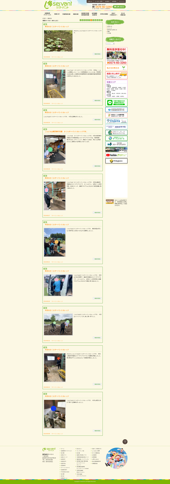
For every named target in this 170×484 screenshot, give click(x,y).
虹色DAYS (63, 461)
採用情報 (114, 1)
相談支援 (75, 14)
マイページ (121, 1)
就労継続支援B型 (94, 14)
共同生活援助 (104, 14)
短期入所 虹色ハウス (82, 455)
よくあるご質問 (98, 1)
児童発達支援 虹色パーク (83, 457)
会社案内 (107, 1)
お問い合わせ (120, 6)
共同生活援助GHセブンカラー (81, 471)
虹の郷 (62, 474)
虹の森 (78, 453)
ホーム (62, 448)
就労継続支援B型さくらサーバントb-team (83, 467)
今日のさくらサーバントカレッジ (57, 224)
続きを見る (97, 54)
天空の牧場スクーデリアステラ (81, 475)
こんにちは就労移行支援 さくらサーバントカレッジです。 (66, 131)
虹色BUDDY (64, 469)
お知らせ (90, 1)
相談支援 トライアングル (83, 459)
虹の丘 (62, 476)
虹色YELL (63, 463)
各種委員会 (95, 463)
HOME (44, 18)
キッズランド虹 (80, 450)
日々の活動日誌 (123, 14)
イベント (109, 28)
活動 (108, 31)
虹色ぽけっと (64, 478)
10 (95, 20)
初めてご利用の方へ (113, 14)
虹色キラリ (63, 455)
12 (99, 20)
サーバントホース (65, 467)
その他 (109, 33)
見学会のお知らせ (112, 29)
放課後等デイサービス (47, 14)
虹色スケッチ (64, 457)
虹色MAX (63, 465)
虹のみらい (79, 448)
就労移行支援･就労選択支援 (85, 14)
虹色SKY (63, 459)
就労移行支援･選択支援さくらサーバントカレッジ (82, 463)
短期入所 (56, 14)
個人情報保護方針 (96, 461)
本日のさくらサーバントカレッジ (57, 26)
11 (97, 20)
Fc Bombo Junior (65, 472)
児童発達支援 (66, 14)
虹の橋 (62, 453)
